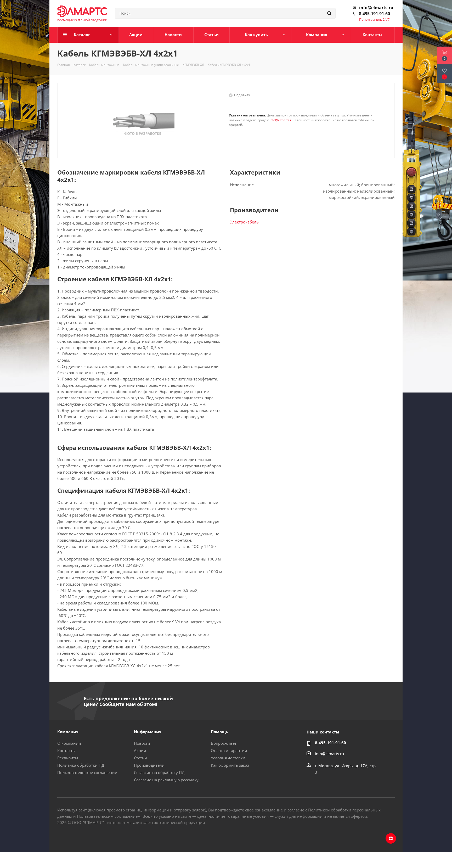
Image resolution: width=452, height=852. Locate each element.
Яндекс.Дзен (391, 838)
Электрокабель (244, 222)
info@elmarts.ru (376, 7)
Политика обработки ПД (80, 765)
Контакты (66, 750)
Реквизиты (67, 757)
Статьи (140, 757)
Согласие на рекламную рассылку (166, 779)
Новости (142, 743)
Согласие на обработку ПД (159, 772)
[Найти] (329, 13)
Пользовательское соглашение (87, 772)
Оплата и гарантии (229, 750)
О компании (69, 743)
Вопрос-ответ (223, 743)
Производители (149, 765)
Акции (140, 750)
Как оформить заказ (230, 765)
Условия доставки (228, 757)
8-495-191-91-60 (374, 13)
